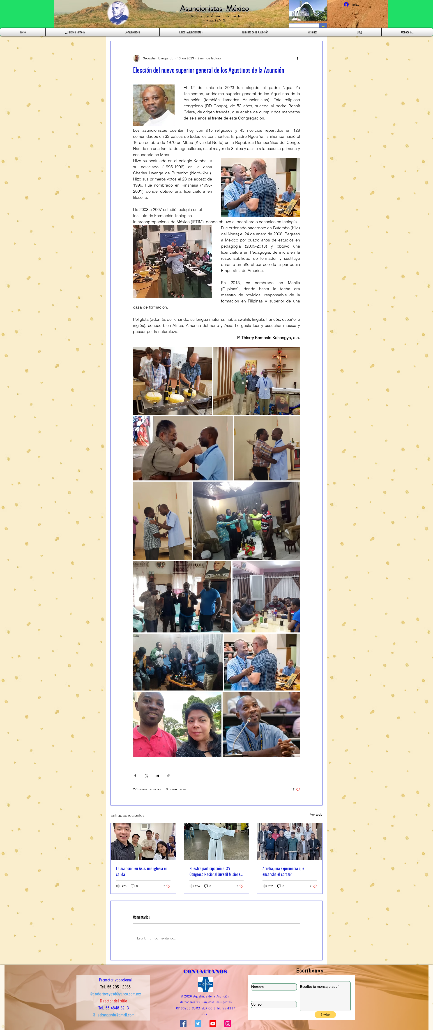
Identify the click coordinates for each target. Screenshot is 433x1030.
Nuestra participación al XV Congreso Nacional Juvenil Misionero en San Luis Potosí (216, 871)
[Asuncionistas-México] (213, 1023)
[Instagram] (227, 1023)
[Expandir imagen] (172, 381)
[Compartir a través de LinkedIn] (157, 775)
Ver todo (316, 814)
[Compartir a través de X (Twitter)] (146, 775)
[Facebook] (183, 1023)
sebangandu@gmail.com (116, 1015)
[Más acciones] (297, 58)
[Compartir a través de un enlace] (168, 775)
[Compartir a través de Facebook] (135, 775)
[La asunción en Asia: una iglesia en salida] (143, 841)
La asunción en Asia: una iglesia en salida (142, 871)
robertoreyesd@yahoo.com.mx (118, 994)
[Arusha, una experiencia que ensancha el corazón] (289, 841)
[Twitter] (198, 1023)
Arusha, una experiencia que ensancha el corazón (283, 871)
